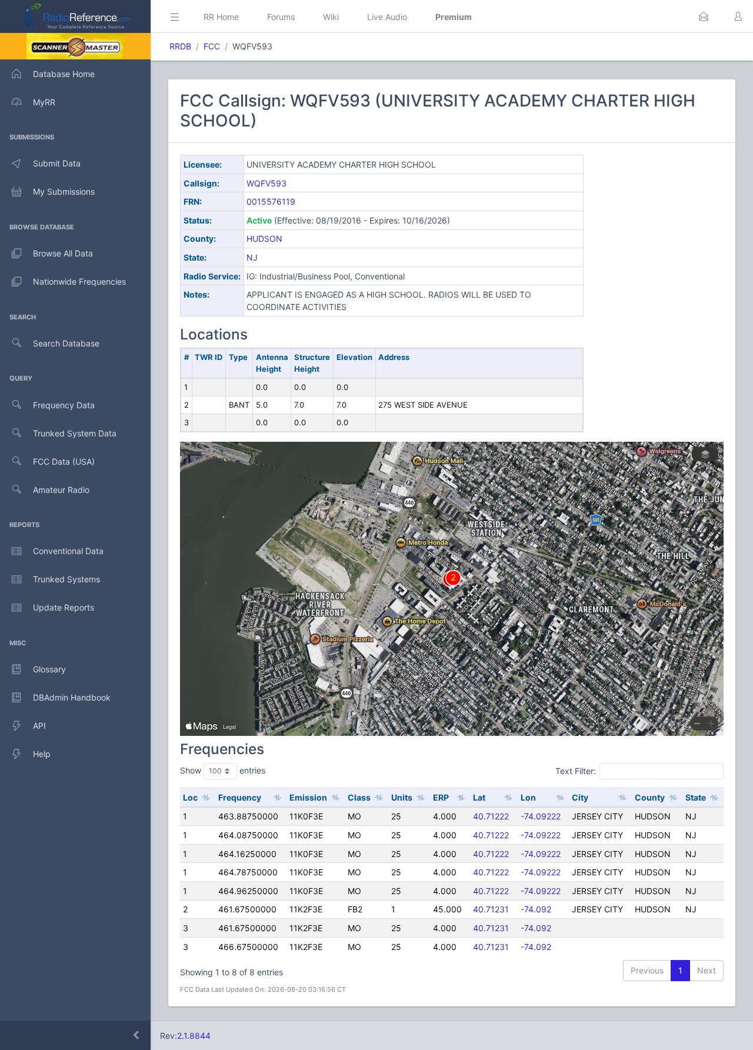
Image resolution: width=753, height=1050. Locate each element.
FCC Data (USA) (64, 461)
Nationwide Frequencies (79, 281)
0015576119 (270, 201)
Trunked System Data (74, 433)
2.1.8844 (194, 1036)
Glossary (49, 669)
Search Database (66, 343)
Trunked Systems (66, 579)
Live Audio (387, 17)
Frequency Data (64, 405)
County (650, 797)
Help (42, 754)
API (39, 726)
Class (359, 797)
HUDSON (264, 239)
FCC (212, 46)
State (695, 797)
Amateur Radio (61, 490)
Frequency (239, 797)
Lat (479, 797)
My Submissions (64, 191)
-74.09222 (541, 816)
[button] (703, 16)
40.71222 (491, 816)
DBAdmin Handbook (72, 697)
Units (401, 797)
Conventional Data (68, 551)
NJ (252, 257)
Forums (281, 17)
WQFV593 (266, 183)
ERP (441, 797)
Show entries (222, 770)
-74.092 (536, 909)
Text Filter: (575, 770)
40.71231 (491, 909)
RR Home (221, 17)
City (580, 797)
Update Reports (63, 607)
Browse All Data (63, 253)
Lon (528, 797)
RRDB (180, 46)
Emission (308, 797)
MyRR (44, 102)
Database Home (64, 74)
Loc (190, 797)
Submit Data (57, 163)
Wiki (331, 17)
